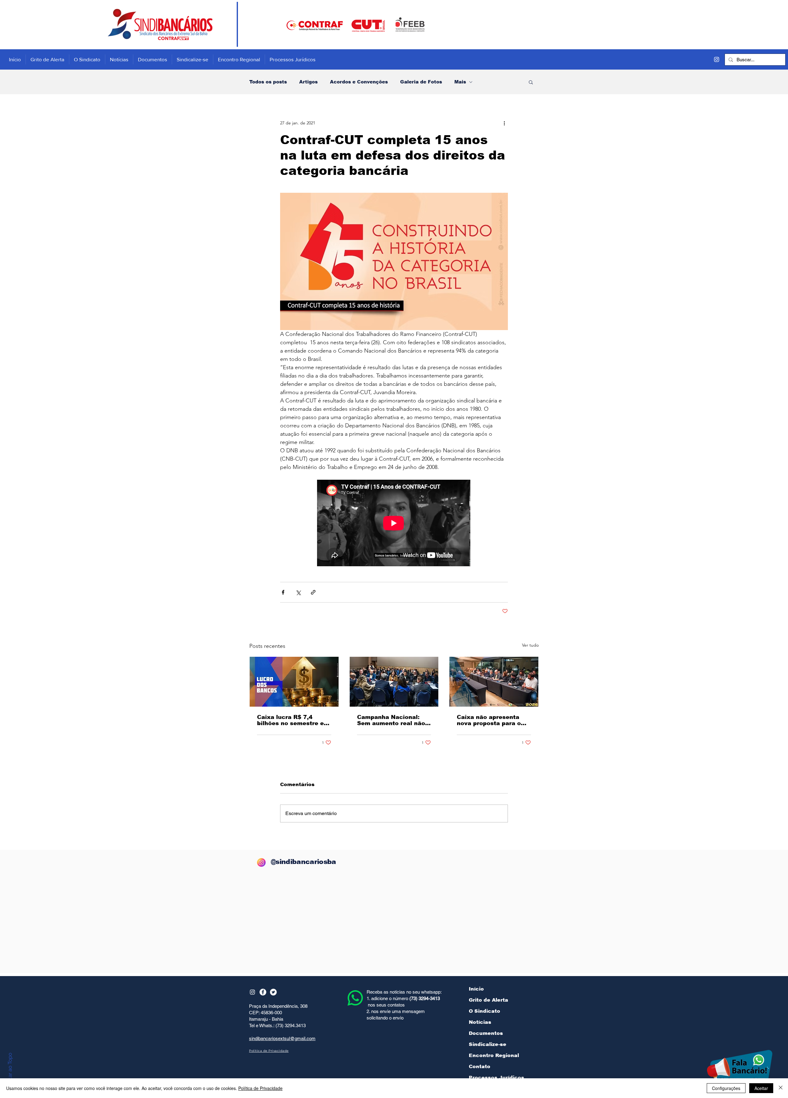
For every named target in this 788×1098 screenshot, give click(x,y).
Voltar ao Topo (10, 1070)
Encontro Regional (494, 1055)
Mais (460, 81)
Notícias (480, 1022)
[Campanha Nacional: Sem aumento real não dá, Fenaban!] (394, 682)
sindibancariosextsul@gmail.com (282, 1038)
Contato (479, 1066)
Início (476, 988)
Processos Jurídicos (496, 1077)
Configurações (726, 1088)
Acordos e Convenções (359, 81)
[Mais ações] (504, 123)
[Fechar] (780, 1088)
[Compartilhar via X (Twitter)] (298, 592)
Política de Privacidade (260, 1088)
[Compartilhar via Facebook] (283, 592)
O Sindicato (484, 1011)
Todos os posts (268, 81)
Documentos (486, 1033)
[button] (531, 81)
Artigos (308, 81)
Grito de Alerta (488, 1000)
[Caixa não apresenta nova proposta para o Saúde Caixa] (493, 682)
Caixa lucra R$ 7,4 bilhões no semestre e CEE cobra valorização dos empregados (291, 720)
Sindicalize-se (487, 1044)
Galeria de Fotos (421, 81)
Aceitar (761, 1088)
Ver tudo (530, 645)
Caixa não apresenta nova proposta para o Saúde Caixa (489, 720)
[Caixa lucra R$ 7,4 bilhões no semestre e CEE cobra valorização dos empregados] (294, 682)
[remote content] (394, 523)
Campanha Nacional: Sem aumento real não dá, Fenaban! (391, 720)
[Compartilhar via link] (313, 592)
